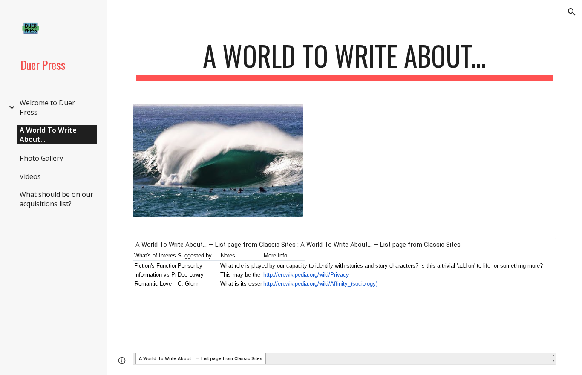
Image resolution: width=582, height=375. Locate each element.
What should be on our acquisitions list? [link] (56, 199)
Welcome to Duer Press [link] (47, 107)
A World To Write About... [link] (48, 134)
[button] (572, 12)
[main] (344, 60)
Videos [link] (30, 176)
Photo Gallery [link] (41, 158)
